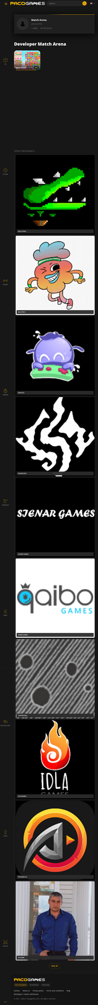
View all (54, 966)
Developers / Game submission (26, 994)
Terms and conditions (55, 991)
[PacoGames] (29, 980)
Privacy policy (38, 991)
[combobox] (67, 3)
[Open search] (84, 3)
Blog (68, 991)
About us (26, 991)
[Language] (93, 3)
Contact (17, 991)
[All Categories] (5, 1002)
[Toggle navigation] (6, 4)
